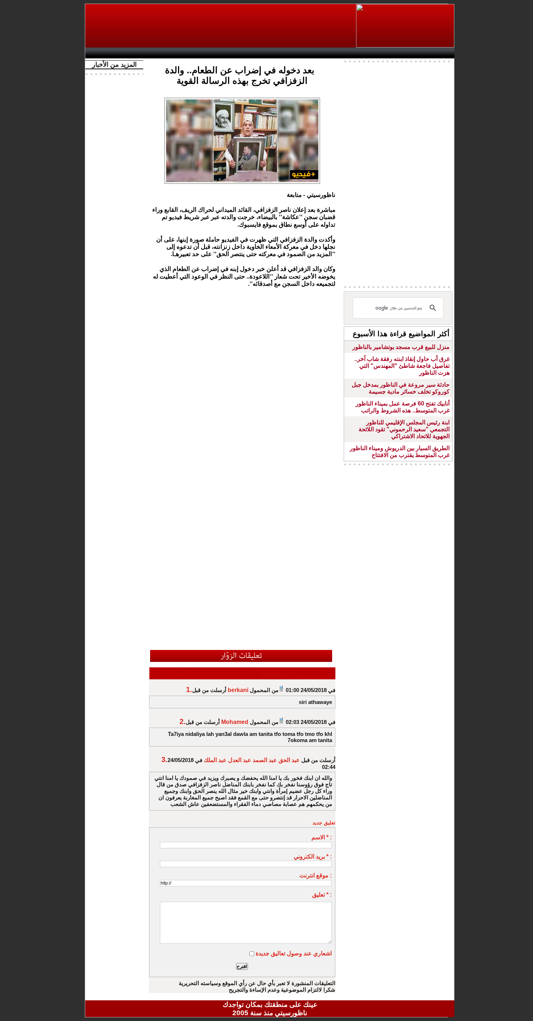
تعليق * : (322, 895)
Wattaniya (285, 53)
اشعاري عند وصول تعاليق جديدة (294, 953)
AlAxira (138, 53)
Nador (407, 53)
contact (109, 53)
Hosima (344, 53)
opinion (161, 53)
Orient (313, 53)
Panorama (190, 53)
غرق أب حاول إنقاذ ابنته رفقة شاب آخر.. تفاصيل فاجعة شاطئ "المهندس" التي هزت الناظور (402, 366)
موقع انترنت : (315, 875)
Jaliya (257, 53)
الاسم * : (321, 837)
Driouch (377, 53)
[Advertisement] (221, 25)
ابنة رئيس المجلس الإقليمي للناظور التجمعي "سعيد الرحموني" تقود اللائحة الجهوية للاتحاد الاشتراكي (404, 429)
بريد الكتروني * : (313, 856)
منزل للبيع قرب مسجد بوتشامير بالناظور (401, 347)
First (438, 53)
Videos (227, 53)
